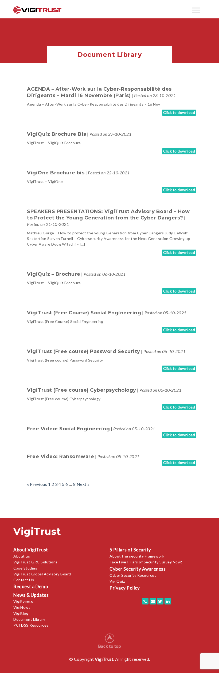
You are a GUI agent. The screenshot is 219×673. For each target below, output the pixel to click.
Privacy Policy (125, 588)
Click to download (179, 112)
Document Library (29, 619)
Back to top (109, 645)
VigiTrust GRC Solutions (35, 562)
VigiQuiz (117, 581)
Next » (83, 484)
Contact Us (23, 580)
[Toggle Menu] (196, 10)
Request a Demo (30, 586)
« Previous (37, 484)
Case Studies (25, 568)
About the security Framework (137, 556)
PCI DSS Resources (31, 625)
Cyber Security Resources (133, 575)
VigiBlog (20, 613)
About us (21, 556)
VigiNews (21, 607)
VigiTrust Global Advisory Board (42, 574)
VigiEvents (23, 601)
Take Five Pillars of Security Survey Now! (146, 562)
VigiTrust (104, 659)
